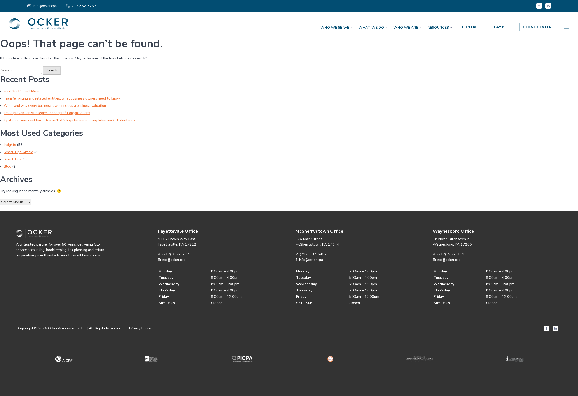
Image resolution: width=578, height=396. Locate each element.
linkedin (548, 6)
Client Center (537, 27)
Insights (10, 144)
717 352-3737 (84, 5)
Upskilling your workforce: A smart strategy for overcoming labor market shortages (69, 120)
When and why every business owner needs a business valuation (55, 105)
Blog (7, 166)
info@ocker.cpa (45, 5)
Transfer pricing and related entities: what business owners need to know (62, 98)
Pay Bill (502, 27)
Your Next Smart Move (22, 91)
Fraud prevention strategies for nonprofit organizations (47, 112)
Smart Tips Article (18, 152)
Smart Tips (12, 159)
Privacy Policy (140, 328)
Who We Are (405, 27)
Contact (471, 27)
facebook (539, 6)
